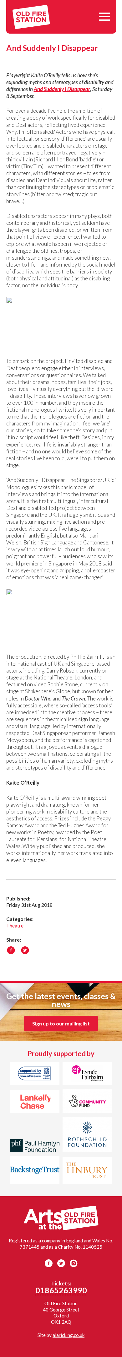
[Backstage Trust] (34, 1171)
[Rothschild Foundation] (87, 1135)
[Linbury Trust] (87, 1171)
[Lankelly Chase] (34, 1102)
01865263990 (61, 1290)
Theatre (14, 925)
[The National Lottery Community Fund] (87, 1102)
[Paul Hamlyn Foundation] (34, 1146)
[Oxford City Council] (34, 1074)
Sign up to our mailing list (61, 1023)
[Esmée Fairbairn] (87, 1074)
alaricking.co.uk (68, 1335)
